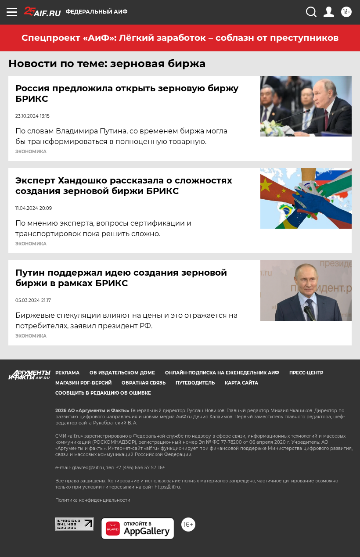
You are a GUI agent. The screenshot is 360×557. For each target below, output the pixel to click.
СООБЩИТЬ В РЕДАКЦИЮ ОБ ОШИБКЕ (103, 393)
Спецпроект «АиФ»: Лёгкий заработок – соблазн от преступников (180, 37)
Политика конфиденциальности (92, 500)
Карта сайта (241, 383)
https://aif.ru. (168, 487)
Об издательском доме (122, 373)
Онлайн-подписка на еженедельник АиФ (222, 373)
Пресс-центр (306, 373)
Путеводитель (195, 383)
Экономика (31, 152)
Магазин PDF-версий (83, 383)
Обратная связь (144, 383)
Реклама (67, 373)
